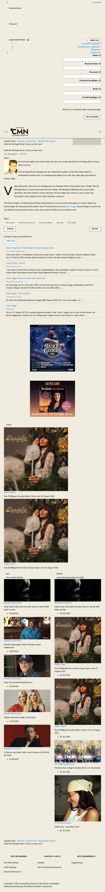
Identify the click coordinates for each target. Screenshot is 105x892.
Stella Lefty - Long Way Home (67, 827)
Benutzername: (91, 64)
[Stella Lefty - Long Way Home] (78, 798)
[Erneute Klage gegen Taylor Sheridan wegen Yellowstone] (27, 628)
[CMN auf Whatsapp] (88, 841)
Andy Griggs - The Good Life (18, 293)
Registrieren (96, 49)
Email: (95, 89)
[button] (13, 871)
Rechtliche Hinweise (32, 886)
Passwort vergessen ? (91, 44)
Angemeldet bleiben (17, 40)
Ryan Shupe (72, 222)
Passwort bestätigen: (89, 80)
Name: (95, 55)
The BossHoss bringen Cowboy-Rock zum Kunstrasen (78, 768)
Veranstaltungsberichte (64, 764)
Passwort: (93, 72)
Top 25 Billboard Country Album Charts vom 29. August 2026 (29, 496)
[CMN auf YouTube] (92, 142)
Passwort (13, 24)
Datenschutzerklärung (13, 886)
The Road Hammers (45, 222)
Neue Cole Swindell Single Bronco (18, 682)
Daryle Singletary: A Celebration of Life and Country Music (30, 248)
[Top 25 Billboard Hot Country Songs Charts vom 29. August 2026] (36, 530)
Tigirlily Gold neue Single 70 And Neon (20, 717)
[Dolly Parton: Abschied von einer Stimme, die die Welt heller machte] (27, 590)
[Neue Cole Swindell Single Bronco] (27, 666)
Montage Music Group (27, 222)
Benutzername (15, 8)
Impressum (47, 886)
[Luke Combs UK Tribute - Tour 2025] (52, 349)
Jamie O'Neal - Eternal (15, 263)
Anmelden (10, 241)
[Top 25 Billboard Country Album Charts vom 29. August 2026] (36, 459)
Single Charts (9, 564)
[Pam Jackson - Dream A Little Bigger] (52, 399)
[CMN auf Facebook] (77, 142)
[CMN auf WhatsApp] (87, 142)
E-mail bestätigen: (90, 97)
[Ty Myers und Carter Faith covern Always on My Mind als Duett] (27, 736)
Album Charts (9, 492)
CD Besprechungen (63, 823)
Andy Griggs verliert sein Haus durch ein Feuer (25, 278)
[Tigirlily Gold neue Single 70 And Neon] (27, 701)
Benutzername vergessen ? (89, 47)
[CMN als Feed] (97, 142)
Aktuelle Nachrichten (12, 603)
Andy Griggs (71, 206)
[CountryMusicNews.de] (20, 132)
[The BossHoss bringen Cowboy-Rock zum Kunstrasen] (78, 751)
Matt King (60, 222)
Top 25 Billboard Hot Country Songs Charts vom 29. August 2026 (31, 568)
